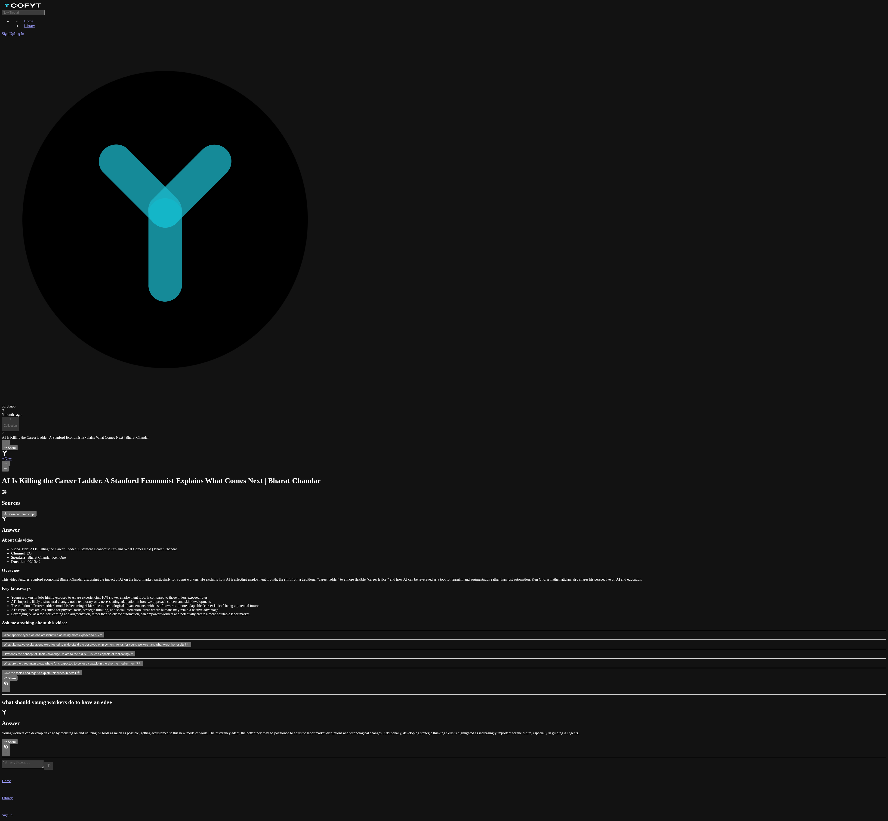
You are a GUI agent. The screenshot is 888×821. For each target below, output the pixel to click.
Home (28, 21)
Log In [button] (19, 34)
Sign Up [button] (8, 34)
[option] (453, 21)
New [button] (8, 459)
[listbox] (444, 23)
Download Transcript (21, 514)
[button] (444, 776)
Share (12, 448)
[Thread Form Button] (48, 766)
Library (29, 26)
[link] (444, 6)
